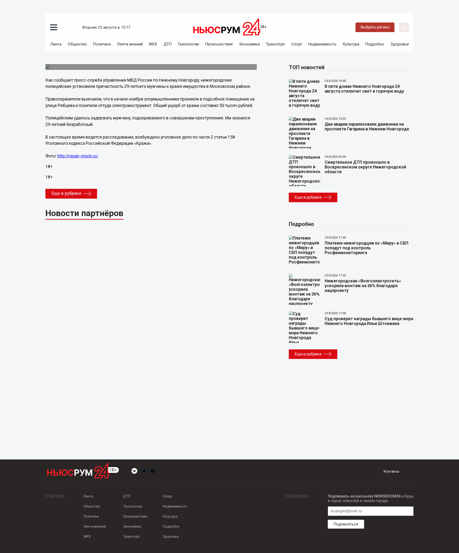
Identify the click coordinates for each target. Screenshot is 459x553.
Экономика (249, 44)
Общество (77, 44)
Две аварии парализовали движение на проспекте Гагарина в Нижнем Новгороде (367, 126)
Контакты (391, 471)
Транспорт (275, 44)
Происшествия (219, 44)
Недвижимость (322, 44)
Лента (55, 44)
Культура (351, 44)
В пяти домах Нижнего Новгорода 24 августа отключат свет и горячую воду (364, 89)
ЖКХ (153, 44)
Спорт (296, 44)
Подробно (374, 44)
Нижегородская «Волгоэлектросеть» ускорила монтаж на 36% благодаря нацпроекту (363, 286)
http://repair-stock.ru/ (77, 156)
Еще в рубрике (66, 193)
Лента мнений (130, 44)
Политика (102, 44)
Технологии (188, 44)
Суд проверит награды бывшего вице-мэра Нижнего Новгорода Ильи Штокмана (369, 321)
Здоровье (399, 44)
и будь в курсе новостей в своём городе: (370, 498)
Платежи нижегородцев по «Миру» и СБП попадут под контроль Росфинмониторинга (366, 248)
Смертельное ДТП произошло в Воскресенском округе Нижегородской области (365, 167)
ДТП (168, 44)
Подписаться (346, 524)
